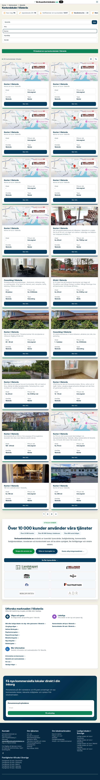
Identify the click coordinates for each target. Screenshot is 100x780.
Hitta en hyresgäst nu (47, 551)
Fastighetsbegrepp (58, 739)
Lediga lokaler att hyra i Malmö (87, 743)
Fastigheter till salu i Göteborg (12, 762)
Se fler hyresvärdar (50, 560)
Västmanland (13, 5)
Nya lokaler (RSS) (32, 748)
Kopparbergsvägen (11, 635)
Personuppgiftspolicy (34, 743)
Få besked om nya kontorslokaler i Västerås (49, 51)
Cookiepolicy (31, 745)
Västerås (22, 5)
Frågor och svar (57, 736)
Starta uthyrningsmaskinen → (73, 551)
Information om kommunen (14, 656)
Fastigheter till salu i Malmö (11, 764)
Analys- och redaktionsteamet (62, 741)
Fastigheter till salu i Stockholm (12, 760)
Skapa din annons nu (24, 551)
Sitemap (29, 746)
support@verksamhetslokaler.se (13, 741)
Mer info (25, 104)
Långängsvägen (10, 626)
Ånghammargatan (11, 632)
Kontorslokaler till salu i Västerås (63, 626)
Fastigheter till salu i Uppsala (11, 766)
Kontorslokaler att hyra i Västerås (63, 623)
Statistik (54, 737)
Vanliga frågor (10, 664)
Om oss (7, 662)
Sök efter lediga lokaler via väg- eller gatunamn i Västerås (24, 623)
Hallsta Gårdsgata (11, 629)
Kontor (4, 5)
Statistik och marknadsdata (14, 659)
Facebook (3, 753)
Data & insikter (57, 734)
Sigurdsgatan (10, 640)
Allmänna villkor (32, 739)
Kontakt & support (33, 736)
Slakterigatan (10, 643)
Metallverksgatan (11, 638)
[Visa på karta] (91, 59)
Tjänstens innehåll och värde (36, 741)
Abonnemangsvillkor (33, 737)
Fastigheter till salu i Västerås (11, 768)
